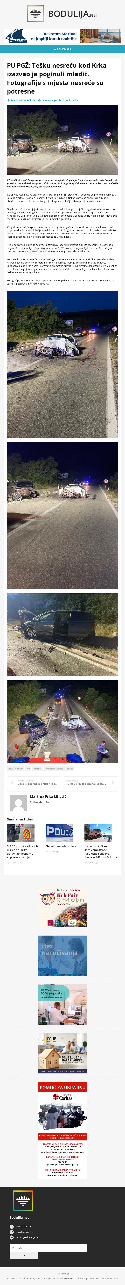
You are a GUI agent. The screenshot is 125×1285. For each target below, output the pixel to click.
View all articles (41, 802)
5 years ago (49, 100)
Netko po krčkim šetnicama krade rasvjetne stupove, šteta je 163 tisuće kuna (100, 851)
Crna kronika (70, 100)
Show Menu (64, 48)
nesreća (37, 768)
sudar (70, 768)
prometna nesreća (54, 768)
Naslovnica (63, 1273)
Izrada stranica (98, 1278)
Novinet (68, 1278)
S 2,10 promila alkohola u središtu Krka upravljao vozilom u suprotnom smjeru (23, 851)
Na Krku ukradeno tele (61, 846)
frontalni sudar (16, 768)
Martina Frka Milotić (23, 100)
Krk (28, 768)
